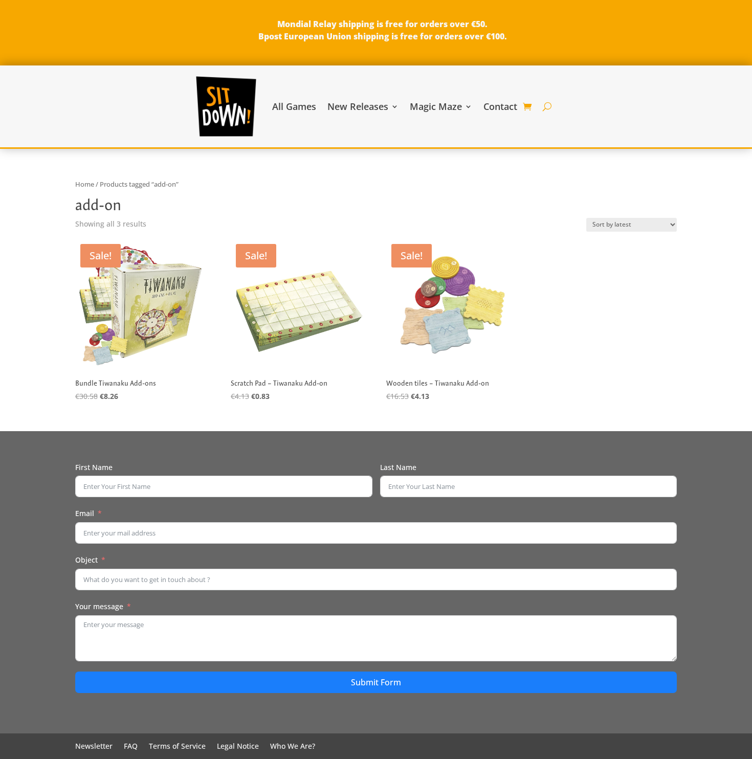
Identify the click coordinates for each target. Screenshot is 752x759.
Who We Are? (292, 747)
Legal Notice (238, 747)
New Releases (357, 106)
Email (84, 513)
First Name (94, 467)
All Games (294, 106)
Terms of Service (177, 747)
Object (86, 560)
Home (84, 184)
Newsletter (94, 747)
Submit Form (376, 682)
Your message (99, 606)
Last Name (398, 467)
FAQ (131, 747)
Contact (500, 106)
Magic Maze (436, 106)
